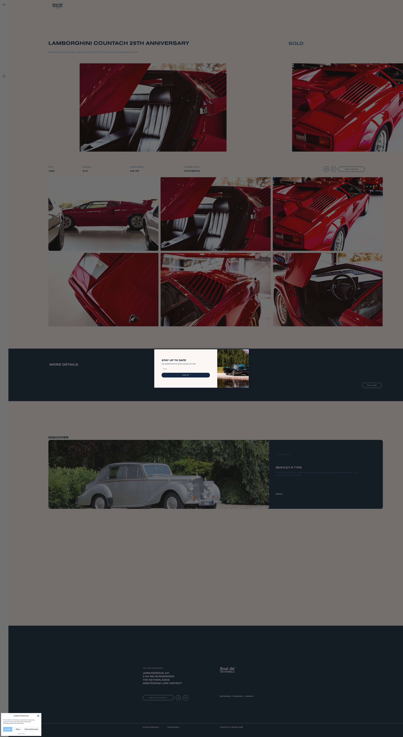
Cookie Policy (21, 733)
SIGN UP (186, 375)
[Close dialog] (246, 351)
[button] (38, 716)
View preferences (31, 729)
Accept (7, 729)
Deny (18, 729)
